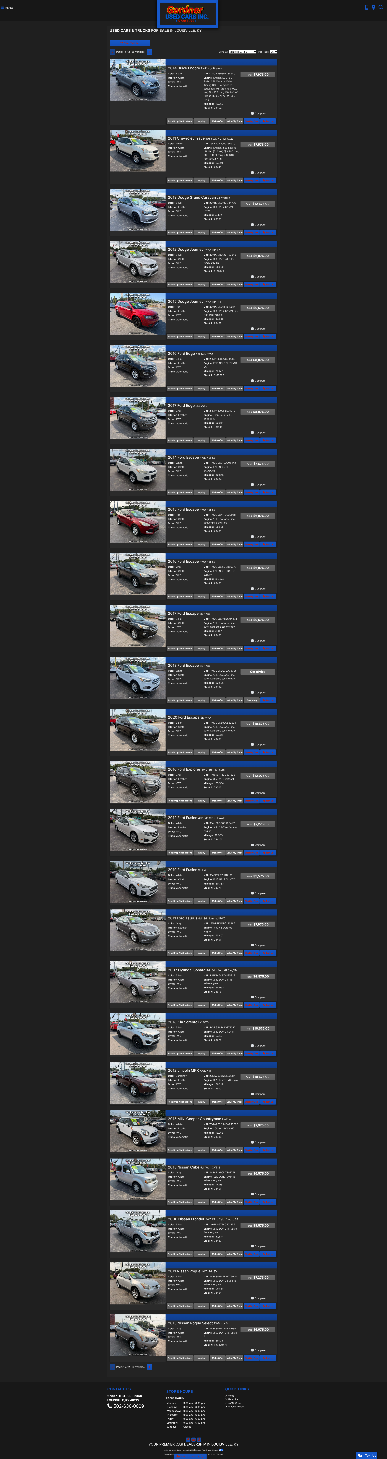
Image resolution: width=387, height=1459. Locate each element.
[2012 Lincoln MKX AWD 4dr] (138, 1082)
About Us (233, 1399)
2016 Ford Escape (191, 561)
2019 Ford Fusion (188, 870)
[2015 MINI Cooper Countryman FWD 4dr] (138, 1130)
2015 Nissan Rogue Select (198, 1323)
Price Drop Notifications (180, 121)
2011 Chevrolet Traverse (201, 138)
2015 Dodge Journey (194, 301)
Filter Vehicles (131, 43)
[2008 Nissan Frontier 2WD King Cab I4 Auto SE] (138, 1231)
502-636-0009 (129, 1406)
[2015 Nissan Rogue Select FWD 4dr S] (138, 1335)
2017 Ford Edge (187, 405)
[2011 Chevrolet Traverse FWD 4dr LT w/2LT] (138, 150)
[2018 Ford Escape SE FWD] (138, 677)
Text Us (269, 121)
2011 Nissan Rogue (192, 1271)
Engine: (208, 77)
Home (231, 1395)
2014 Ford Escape (191, 457)
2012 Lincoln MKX (189, 1070)
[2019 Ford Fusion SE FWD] (138, 881)
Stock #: (208, 107)
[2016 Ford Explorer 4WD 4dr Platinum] (138, 781)
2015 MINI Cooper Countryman (201, 1119)
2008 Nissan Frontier (203, 1219)
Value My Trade (234, 121)
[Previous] (112, 52)
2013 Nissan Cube (194, 1167)
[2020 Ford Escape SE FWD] (138, 729)
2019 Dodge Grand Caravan (199, 197)
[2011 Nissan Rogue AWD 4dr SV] (138, 1283)
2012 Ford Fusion (196, 818)
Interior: (172, 77)
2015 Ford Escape (191, 509)
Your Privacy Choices (210, 1450)
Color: (171, 73)
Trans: (172, 86)
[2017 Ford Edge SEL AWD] (138, 417)
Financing (252, 700)
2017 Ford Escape (189, 613)
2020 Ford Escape (189, 717)
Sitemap (198, 1450)
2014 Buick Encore (196, 68)
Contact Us (234, 1402)
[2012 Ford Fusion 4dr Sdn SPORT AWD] (138, 829)
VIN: (206, 73)
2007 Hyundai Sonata (202, 970)
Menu (8, 8)
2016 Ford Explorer (196, 769)
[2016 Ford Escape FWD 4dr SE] (138, 573)
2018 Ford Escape (189, 665)
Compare (260, 113)
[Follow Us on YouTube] (193, 1440)
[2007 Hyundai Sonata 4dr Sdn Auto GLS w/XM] (138, 982)
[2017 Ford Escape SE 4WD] (138, 625)
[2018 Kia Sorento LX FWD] (138, 1034)
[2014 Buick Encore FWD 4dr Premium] (138, 80)
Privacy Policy (236, 1406)
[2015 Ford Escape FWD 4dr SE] (138, 521)
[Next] (149, 52)
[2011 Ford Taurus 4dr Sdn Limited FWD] (138, 930)
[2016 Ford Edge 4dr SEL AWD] (138, 365)
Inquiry (201, 121)
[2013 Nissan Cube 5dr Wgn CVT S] (138, 1179)
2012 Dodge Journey (195, 249)
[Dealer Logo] (188, 13)
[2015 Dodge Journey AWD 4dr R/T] (138, 313)
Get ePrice (257, 672)
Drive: (171, 81)
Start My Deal (252, 121)
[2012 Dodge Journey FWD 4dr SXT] (138, 261)
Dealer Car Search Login (172, 1450)
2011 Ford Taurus (197, 918)
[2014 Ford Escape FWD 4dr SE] (138, 469)
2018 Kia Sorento (188, 1022)
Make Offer (217, 121)
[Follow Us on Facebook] (188, 1440)
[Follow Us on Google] (199, 1440)
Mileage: (209, 103)
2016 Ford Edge (190, 353)
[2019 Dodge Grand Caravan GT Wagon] (138, 209)
